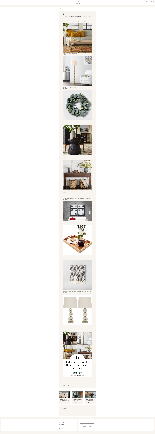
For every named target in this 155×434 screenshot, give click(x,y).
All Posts (60, 8)
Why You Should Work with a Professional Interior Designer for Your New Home (77, 400)
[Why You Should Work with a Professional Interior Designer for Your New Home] (77, 395)
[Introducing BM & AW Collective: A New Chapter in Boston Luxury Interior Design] (64, 395)
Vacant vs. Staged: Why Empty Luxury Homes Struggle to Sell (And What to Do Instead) (90, 400)
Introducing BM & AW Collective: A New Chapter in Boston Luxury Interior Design (64, 400)
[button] (64, 6)
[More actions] (91, 14)
